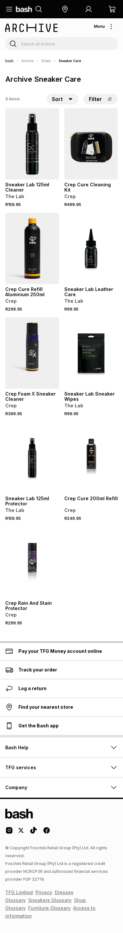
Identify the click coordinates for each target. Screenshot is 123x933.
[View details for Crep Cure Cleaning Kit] (91, 143)
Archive (27, 61)
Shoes (46, 61)
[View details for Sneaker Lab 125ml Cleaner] (32, 143)
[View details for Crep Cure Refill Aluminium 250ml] (32, 248)
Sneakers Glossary (50, 900)
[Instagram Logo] (9, 832)
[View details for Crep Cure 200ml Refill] (91, 457)
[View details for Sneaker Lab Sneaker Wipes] (91, 353)
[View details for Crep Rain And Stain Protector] (32, 562)
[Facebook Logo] (47, 832)
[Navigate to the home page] (24, 9)
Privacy (43, 892)
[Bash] (9, 60)
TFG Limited (19, 892)
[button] (65, 9)
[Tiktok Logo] (33, 832)
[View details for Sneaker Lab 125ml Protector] (32, 457)
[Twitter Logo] (21, 832)
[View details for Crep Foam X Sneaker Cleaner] (32, 353)
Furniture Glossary (49, 908)
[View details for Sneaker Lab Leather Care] (91, 248)
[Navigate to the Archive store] (31, 28)
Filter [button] (95, 99)
